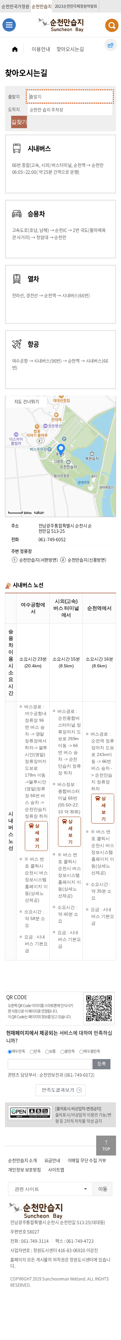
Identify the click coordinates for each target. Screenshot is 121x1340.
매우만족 (18, 1051)
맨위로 (106, 1146)
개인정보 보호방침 (24, 1169)
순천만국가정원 (15, 6)
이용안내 (41, 49)
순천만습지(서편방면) (38, 559)
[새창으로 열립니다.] (60, 1089)
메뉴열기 (9, 24)
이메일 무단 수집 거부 (87, 1160)
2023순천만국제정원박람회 (76, 6)
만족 (37, 1051)
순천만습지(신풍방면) (87, 559)
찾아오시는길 (70, 49)
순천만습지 (42, 6)
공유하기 (111, 45)
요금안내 (52, 1160)
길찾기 (19, 122)
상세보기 (37, 836)
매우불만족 (91, 1051)
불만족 (70, 1051)
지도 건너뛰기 (26, 401)
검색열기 (112, 25)
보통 (52, 1051)
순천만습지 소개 (22, 1160)
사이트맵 (56, 1169)
